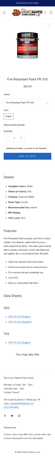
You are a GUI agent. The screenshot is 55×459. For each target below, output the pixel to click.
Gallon (8, 116)
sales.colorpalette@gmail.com (19, 403)
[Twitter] (12, 416)
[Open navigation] (4, 12)
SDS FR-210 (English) (19, 316)
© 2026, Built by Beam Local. (27, 452)
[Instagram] (19, 416)
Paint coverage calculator (14, 125)
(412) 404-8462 (11, 407)
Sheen (7, 94)
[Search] (45, 12)
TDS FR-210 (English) (19, 342)
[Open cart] (51, 12)
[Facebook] (5, 416)
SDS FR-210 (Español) (19, 322)
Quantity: (8, 131)
